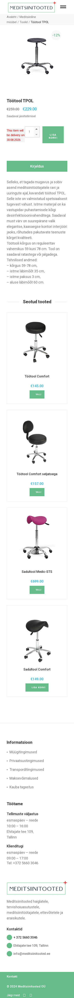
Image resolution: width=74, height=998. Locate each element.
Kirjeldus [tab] (37, 166)
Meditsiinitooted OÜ (31, 986)
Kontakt (12, 976)
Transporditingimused (26, 769)
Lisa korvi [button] (38, 687)
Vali (38, 394)
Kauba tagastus (21, 787)
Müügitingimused (23, 752)
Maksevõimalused (23, 778)
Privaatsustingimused (26, 761)
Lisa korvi (53, 136)
